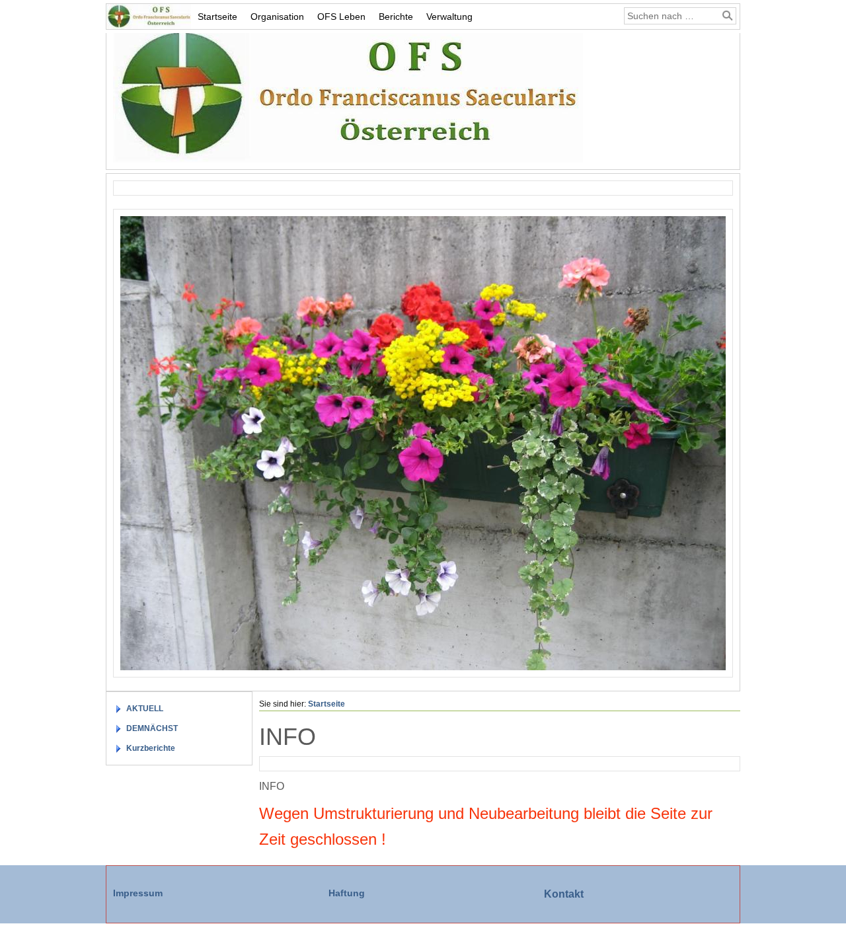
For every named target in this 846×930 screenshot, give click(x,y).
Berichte (396, 16)
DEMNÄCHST (152, 728)
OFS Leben (341, 16)
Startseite (217, 16)
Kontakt (564, 894)
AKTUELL (144, 708)
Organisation (277, 16)
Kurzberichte (150, 748)
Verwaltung (449, 16)
